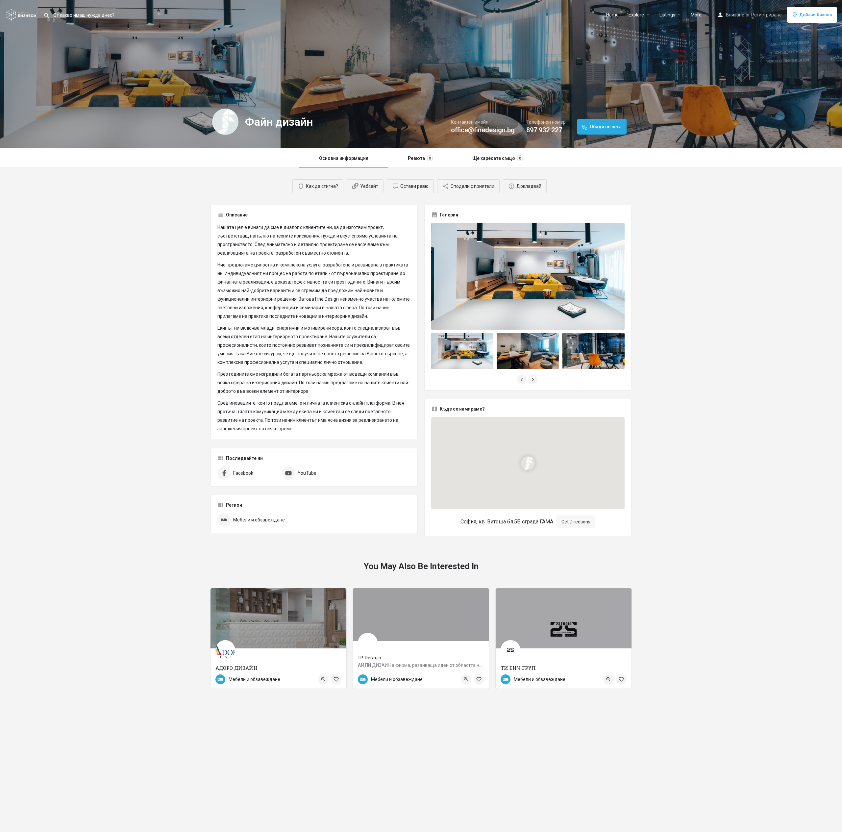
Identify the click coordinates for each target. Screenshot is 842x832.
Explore (636, 14)
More (696, 14)
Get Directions (575, 521)
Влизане (735, 14)
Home (612, 14)
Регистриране (766, 14)
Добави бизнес (815, 14)
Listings (667, 14)
